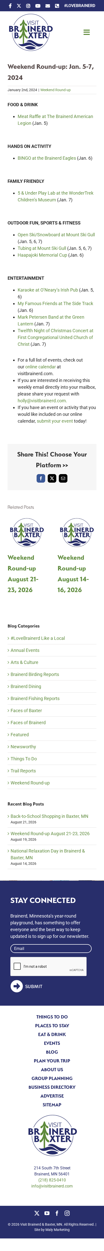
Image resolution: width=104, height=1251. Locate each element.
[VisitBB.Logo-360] (30, 16)
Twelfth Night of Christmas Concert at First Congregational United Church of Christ (55, 337)
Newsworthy (23, 746)
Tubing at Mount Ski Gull (42, 248)
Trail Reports (23, 770)
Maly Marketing (57, 1230)
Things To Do (24, 758)
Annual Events (25, 650)
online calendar (40, 366)
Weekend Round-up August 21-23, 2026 (50, 833)
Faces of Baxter (26, 710)
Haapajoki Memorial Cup (42, 255)
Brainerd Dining (26, 686)
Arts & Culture (24, 662)
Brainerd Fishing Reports (35, 698)
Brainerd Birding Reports (35, 674)
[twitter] (36, 1213)
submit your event (55, 421)
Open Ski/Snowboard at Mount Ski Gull (56, 234)
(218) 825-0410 (52, 1180)
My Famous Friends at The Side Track (55, 303)
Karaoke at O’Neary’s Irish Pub (48, 290)
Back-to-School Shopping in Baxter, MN (49, 816)
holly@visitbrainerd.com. (42, 400)
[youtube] (46, 1213)
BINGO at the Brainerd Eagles (47, 158)
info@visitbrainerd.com (52, 1186)
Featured (20, 734)
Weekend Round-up (55, 90)
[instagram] (67, 1213)
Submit (34, 987)
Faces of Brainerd (28, 722)
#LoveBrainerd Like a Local (38, 638)
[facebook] (57, 1213)
